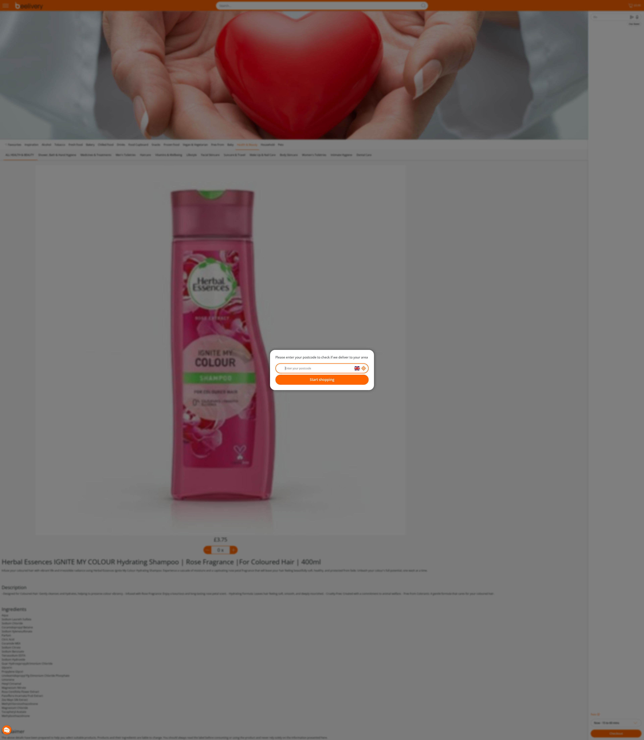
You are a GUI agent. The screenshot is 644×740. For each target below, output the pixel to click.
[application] (6, 730)
